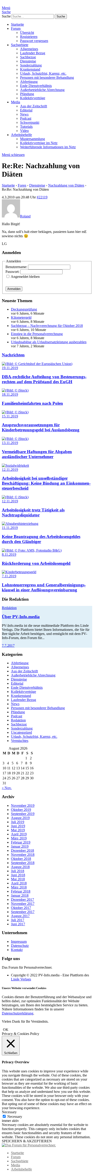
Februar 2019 (20, 842)
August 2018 (20, 867)
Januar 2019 (20, 846)
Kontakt (17, 950)
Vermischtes (19, 741)
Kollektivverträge (32, 98)
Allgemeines (29, 49)
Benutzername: (16, 267)
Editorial (26, 110)
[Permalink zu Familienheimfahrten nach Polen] (15, 390)
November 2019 (22, 805)
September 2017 (22, 912)
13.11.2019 (10, 443)
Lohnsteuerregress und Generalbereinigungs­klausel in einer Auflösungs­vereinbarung (44, 587)
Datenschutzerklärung (17, 1013)
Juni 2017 (18, 924)
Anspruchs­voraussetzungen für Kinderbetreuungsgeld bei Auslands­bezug (40, 427)
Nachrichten (13, 355)
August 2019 (20, 818)
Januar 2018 (20, 895)
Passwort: (12, 272)
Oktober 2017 (21, 908)
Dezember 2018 (22, 850)
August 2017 (20, 916)
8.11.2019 (9, 554)
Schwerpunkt (29, 122)
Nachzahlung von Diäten (66, 185)
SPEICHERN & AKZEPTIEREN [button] (27, 1141)
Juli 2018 (17, 871)
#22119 (42, 197)
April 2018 (19, 883)
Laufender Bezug (32, 53)
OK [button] (5, 1030)
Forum (16, 28)
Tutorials (26, 126)
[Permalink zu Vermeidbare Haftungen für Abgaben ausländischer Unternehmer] (15, 439)
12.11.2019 (10, 469)
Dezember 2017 (22, 899)
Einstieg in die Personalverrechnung (37, 334)
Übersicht (27, 33)
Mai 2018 (18, 879)
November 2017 (22, 904)
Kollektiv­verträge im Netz (38, 143)
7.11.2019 (9, 576)
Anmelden (14, 289)
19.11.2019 (10, 368)
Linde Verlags (21, 979)
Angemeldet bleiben (25, 277)
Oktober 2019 (21, 810)
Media (15, 102)
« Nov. (7, 788)
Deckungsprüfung (24, 309)
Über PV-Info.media (21, 616)
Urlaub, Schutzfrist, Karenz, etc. (43, 73)
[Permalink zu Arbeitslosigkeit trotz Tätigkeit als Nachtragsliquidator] (15, 497)
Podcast (25, 118)
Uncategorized (21, 732)
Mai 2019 (18, 830)
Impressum (19, 941)
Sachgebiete (19, 45)
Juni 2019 (18, 826)
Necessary (14, 1116)
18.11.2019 (10, 394)
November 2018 (22, 855)
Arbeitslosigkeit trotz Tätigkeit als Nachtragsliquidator (33, 512)
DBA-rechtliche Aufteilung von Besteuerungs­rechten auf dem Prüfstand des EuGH (44, 379)
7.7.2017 (8, 645)
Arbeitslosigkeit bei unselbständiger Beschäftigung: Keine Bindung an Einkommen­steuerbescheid (46, 483)
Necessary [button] (9, 1112)
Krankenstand (30, 69)
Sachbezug (28, 57)
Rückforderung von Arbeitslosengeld (36, 563)
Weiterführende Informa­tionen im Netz (48, 147)
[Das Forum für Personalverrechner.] (29, 1145)
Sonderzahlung (31, 65)
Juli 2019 (17, 822)
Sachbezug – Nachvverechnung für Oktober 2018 (47, 326)
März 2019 (19, 838)
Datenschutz (20, 946)
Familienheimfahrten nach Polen (32, 403)
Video (24, 131)
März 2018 (19, 887)
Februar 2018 (20, 891)
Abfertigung (29, 82)
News (24, 114)
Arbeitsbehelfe (21, 135)
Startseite (17, 24)
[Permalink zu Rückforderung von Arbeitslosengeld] (32, 550)
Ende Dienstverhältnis (36, 86)
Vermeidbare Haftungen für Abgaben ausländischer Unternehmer (37, 454)
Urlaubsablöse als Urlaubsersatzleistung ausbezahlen (48, 342)
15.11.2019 (10, 416)
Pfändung (27, 94)
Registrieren (28, 37)
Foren (22, 185)
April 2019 (19, 834)
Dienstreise (28, 61)
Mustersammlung (32, 139)
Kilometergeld (21, 317)
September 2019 (22, 814)
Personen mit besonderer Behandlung (47, 77)
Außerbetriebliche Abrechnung (42, 90)
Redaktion (9, 608)
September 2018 (22, 863)
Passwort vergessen (34, 41)
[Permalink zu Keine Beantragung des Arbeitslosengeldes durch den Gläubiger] (20, 524)
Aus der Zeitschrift (33, 106)
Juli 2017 (17, 920)
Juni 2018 (18, 875)
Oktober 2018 (21, 859)
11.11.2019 (10, 528)
